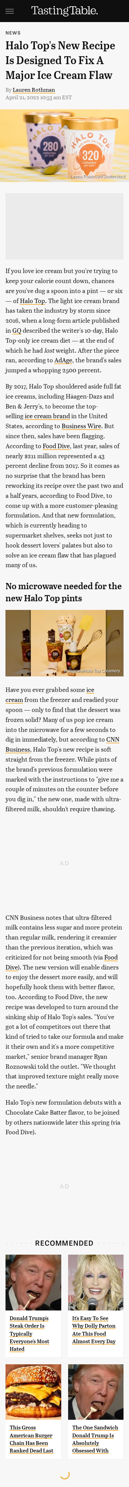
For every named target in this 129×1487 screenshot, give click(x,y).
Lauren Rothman (34, 89)
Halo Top (32, 300)
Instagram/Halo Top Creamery (92, 671)
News (13, 32)
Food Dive (56, 445)
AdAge (63, 359)
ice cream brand (47, 415)
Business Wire (81, 425)
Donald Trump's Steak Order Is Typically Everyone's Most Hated (29, 1334)
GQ (16, 330)
